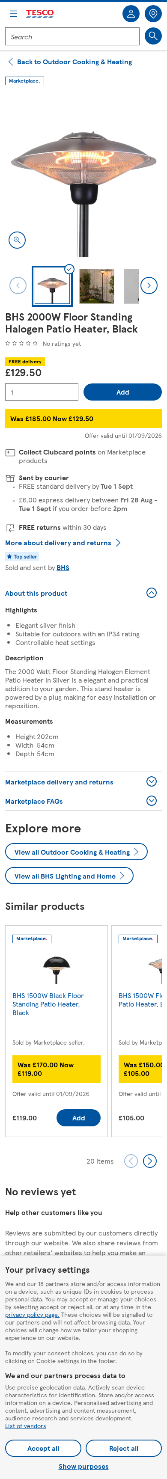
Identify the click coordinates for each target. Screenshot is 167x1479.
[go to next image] (149, 285)
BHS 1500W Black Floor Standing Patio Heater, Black (48, 1003)
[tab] (52, 286)
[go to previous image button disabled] (18, 285)
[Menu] (13, 13)
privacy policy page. (32, 1314)
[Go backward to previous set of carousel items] (131, 1161)
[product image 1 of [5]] (83, 173)
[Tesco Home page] (40, 14)
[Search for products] (153, 36)
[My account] (131, 13)
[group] (56, 1032)
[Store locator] (153, 13)
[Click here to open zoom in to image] (17, 240)
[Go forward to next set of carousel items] (150, 1161)
